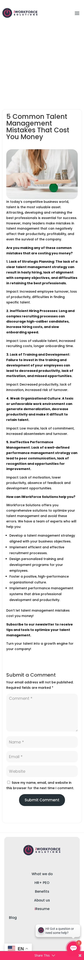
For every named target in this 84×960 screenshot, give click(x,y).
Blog (13, 917)
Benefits (42, 891)
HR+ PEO (42, 882)
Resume (42, 908)
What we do (42, 874)
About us (42, 900)
